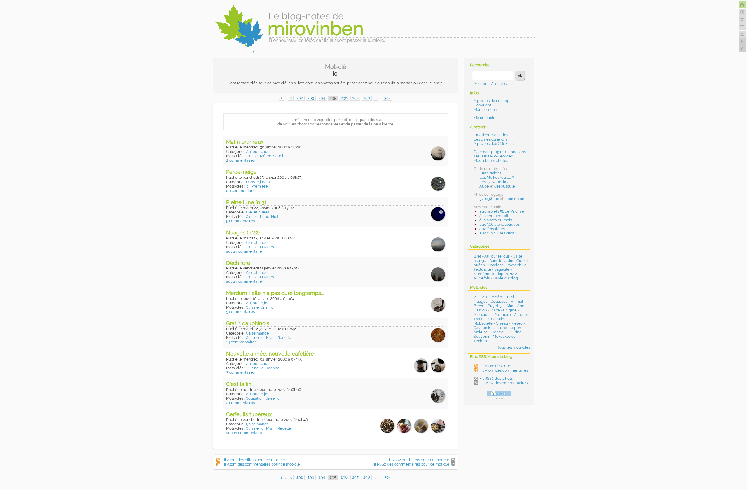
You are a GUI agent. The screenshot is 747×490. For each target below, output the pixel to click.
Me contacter (485, 118)
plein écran (514, 199)
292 (299, 98)
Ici (256, 156)
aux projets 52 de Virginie (501, 211)
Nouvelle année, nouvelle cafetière (270, 354)
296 (344, 98)
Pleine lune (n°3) (246, 202)
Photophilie (516, 265)
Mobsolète (483, 323)
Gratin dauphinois (247, 323)
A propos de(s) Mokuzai (494, 143)
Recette (284, 337)
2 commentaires (240, 160)
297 (355, 98)
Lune (264, 216)
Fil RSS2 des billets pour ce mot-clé (418, 460)
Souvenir (482, 336)
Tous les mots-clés (513, 347)
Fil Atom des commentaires (503, 370)
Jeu (484, 297)
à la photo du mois (495, 220)
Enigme (510, 310)
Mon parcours (486, 109)
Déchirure (238, 263)
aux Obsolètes (492, 229)
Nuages (267, 247)
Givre (270, 398)
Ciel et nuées (257, 212)
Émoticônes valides (491, 135)
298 (366, 98)
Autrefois (482, 278)
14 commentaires (241, 342)
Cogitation (255, 398)
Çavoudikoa (484, 328)
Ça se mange (257, 333)
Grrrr (265, 307)
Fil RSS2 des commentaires (503, 383)
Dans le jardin (258, 182)
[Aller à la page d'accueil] (742, 4)
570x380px (489, 199)
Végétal (497, 297)
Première (259, 186)
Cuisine (252, 307)
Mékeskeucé (504, 336)
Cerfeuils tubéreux (249, 414)
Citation (480, 310)
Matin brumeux (244, 142)
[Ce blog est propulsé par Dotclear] (499, 393)
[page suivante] (742, 41)
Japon (515, 328)
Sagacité (501, 269)
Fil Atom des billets (496, 366)
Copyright (482, 105)
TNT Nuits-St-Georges (493, 156)
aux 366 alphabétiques (499, 224)
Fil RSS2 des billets (496, 378)
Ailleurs (521, 314)
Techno (273, 368)
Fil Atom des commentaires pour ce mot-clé (261, 464)
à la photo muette (495, 216)
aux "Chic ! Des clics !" (498, 233)
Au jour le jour (258, 151)
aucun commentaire (244, 251)
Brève (479, 306)
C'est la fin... (240, 384)
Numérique (484, 274)
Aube (484, 186)
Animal (517, 301)
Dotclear (495, 265)
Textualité (482, 269)
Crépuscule (504, 186)
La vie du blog (505, 278)
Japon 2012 (507, 274)
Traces (479, 319)
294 (322, 98)
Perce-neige (241, 172)
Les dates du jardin (490, 139)
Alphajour (482, 314)
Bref (477, 256)
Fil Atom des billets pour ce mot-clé (253, 460)
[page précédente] (742, 48)
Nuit (274, 216)
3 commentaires (240, 372)
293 (311, 98)
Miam (271, 337)
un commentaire (241, 190)
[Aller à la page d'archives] (742, 12)
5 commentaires (240, 221)
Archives (499, 83)
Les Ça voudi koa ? (495, 182)
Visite (495, 310)
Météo (265, 156)
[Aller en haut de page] (742, 19)
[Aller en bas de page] (742, 34)
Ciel (249, 156)
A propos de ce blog (491, 101)
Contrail (498, 332)
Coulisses (499, 301)
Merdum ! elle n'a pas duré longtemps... (275, 293)
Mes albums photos (491, 160)
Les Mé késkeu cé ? (496, 177)
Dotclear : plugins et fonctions (500, 152)
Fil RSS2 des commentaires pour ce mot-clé (410, 464)
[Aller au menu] (742, 26)
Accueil (480, 83)
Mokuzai (481, 332)
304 (387, 98)
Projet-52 (496, 306)
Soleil (278, 156)
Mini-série (515, 306)
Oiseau (502, 323)
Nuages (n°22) (243, 233)
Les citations (490, 173)
